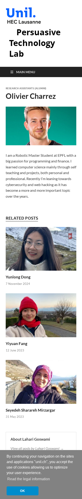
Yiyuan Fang (16, 343)
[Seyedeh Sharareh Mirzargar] (41, 383)
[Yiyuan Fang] (41, 317)
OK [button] (22, 491)
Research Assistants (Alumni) (26, 88)
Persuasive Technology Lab (35, 43)
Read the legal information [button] (28, 479)
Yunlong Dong (18, 277)
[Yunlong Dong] (41, 250)
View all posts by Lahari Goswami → (37, 448)
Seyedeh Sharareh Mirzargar (30, 410)
